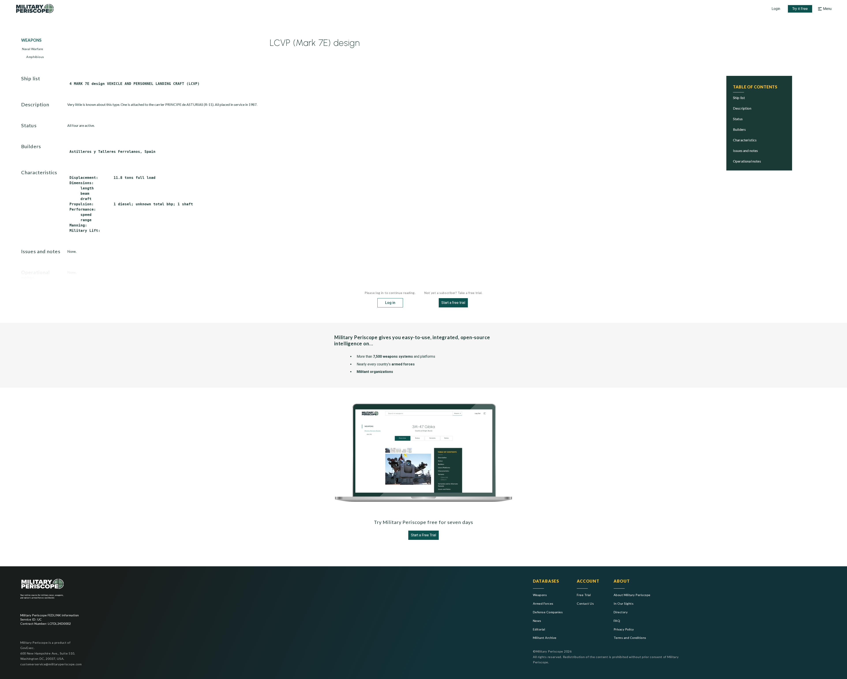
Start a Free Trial (423, 535)
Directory (621, 612)
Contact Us (585, 603)
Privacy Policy (624, 629)
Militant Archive (545, 638)
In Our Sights (623, 603)
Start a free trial (453, 303)
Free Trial (584, 595)
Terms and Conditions (630, 638)
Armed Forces (543, 603)
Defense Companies (548, 612)
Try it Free (800, 9)
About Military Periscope (632, 595)
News (537, 621)
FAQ (617, 621)
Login (776, 9)
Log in (390, 303)
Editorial (539, 629)
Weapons (540, 595)
